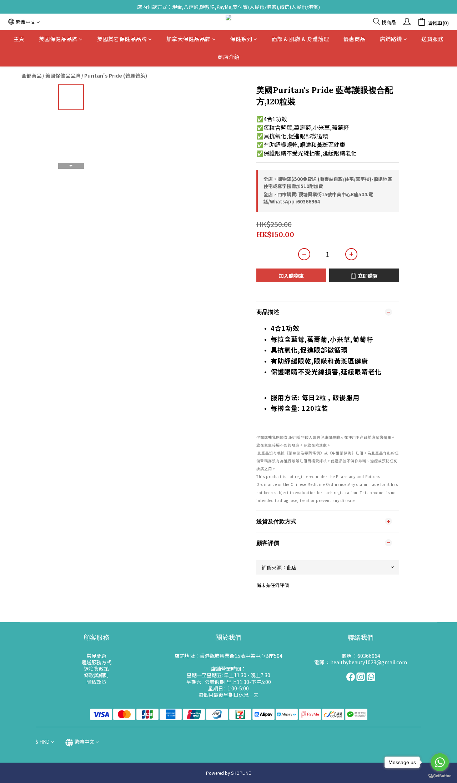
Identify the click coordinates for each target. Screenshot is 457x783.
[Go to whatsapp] (440, 762)
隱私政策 (96, 681)
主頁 (19, 39)
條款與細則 (96, 675)
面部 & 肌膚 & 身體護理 (300, 39)
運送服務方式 (96, 662)
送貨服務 (432, 39)
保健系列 (241, 39)
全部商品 (31, 75)
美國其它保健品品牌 (122, 39)
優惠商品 (354, 39)
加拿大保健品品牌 (188, 39)
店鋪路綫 (391, 39)
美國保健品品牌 (58, 39)
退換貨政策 (96, 668)
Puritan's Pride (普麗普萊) (115, 75)
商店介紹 (228, 57)
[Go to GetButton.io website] (439, 776)
